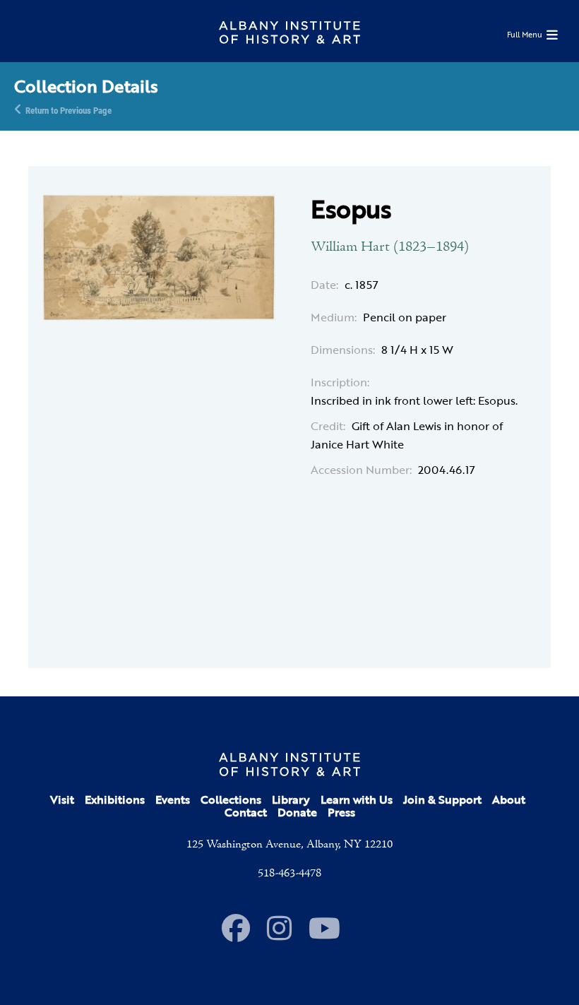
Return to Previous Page (68, 109)
